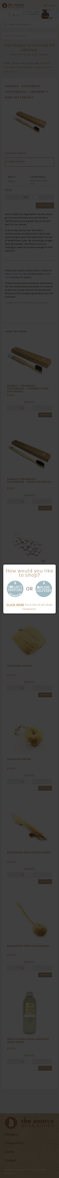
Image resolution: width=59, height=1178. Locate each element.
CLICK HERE (15, 605)
